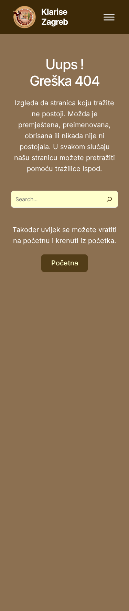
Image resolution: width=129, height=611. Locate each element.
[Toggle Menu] (109, 17)
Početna (64, 263)
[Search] (109, 199)
